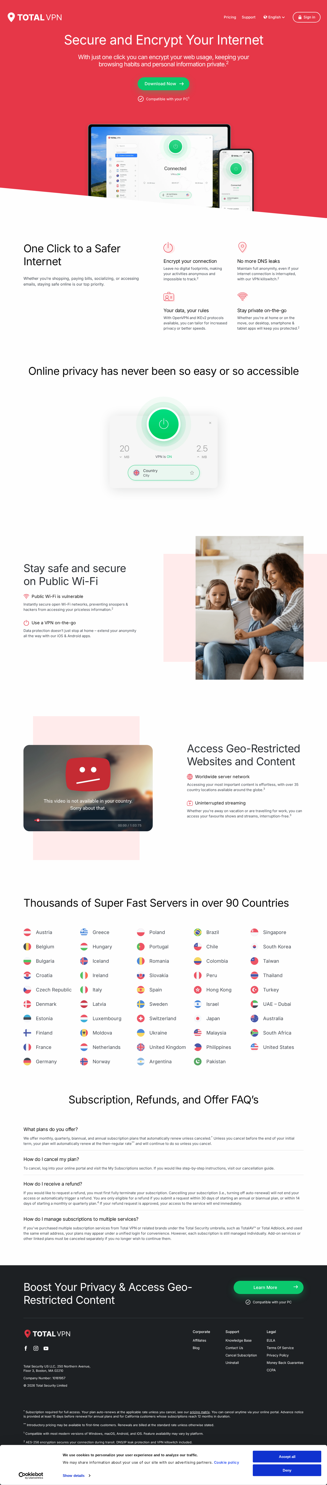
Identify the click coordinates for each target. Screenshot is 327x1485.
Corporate (201, 1332)
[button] (307, 17)
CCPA (271, 1370)
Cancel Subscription (241, 1355)
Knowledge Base (239, 1340)
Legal (271, 1332)
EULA (271, 1340)
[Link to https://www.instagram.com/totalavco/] (36, 1349)
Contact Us (234, 1348)
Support (248, 17)
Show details (74, 1476)
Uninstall (232, 1363)
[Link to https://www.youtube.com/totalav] (46, 1349)
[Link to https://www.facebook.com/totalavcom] (25, 1349)
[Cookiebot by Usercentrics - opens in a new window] (31, 1475)
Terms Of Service (280, 1348)
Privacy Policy (278, 1355)
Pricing (230, 17)
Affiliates (199, 1340)
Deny (287, 1470)
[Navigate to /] (34, 17)
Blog (196, 1348)
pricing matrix (200, 1412)
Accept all (287, 1457)
